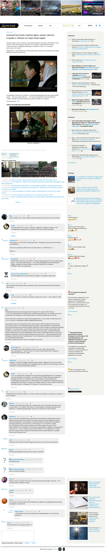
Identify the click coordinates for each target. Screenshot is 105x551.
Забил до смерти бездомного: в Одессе (84, 83)
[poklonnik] (5, 360)
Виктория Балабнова (17, 459)
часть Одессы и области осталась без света (84, 61)
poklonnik (13, 360)
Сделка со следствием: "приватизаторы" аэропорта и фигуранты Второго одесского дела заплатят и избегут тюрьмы (29, 174)
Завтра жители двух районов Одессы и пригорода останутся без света (94, 484)
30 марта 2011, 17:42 (23, 225)
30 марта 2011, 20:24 (21, 450)
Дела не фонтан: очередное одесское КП (84, 130)
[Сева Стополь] (8, 512)
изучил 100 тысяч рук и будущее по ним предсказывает (85, 68)
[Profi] (5, 439)
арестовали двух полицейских (86, 139)
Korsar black (15, 347)
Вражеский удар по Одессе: (81, 100)
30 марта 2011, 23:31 (23, 479)
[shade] (4, 503)
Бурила (11, 450)
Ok (60, 549)
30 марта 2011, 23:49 (20, 500)
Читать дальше (72, 311)
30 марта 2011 (9, 32)
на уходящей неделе (86, 126)
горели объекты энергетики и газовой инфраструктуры (81, 94)
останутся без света (85, 41)
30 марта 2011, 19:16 (23, 416)
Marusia (11, 403)
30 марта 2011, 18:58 (22, 403)
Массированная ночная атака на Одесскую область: (82, 91)
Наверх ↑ (18, 202)
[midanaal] (5, 240)
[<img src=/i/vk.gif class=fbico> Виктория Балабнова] (4, 463)
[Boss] (4, 522)
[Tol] (2, 308)
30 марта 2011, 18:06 (28, 347)
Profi (10, 440)
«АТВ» (18, 101)
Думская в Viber (74, 389)
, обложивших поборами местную (85, 140)
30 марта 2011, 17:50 (16, 283)
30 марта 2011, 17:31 (19, 216)
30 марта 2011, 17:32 (25, 240)
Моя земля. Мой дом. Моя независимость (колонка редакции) (71, 14)
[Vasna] (4, 482)
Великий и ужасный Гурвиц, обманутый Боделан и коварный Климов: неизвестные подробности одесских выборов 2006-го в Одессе (47, 173)
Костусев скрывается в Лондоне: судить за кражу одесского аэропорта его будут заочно (31, 192)
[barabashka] (5, 259)
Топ (50, 25)
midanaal (13, 240)
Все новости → (72, 162)
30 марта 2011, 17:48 (26, 259)
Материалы (28, 25)
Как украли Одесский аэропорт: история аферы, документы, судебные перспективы (36, 185)
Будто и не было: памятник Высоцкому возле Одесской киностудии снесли (34, 180)
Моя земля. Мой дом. (79, 109)
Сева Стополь (19, 511)
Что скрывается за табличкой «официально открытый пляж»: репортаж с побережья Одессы (89, 178)
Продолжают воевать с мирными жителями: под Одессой (79, 147)
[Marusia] (4, 407)
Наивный (12, 416)
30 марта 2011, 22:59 (32, 459)
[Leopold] (4, 489)
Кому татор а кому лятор (19, 274)
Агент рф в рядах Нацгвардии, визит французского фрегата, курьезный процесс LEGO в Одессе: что (86, 122)
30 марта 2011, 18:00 (15, 308)
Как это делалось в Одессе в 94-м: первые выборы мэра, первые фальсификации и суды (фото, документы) (33, 182)
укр (79, 25)
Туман (13, 225)
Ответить (12, 221)
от (81, 133)
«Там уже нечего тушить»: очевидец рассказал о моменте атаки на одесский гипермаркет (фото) (30, 13)
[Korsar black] (6, 350)
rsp (7, 283)
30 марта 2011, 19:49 (20, 440)
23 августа (71, 117)
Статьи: (71, 173)
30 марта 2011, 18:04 (24, 360)
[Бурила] (4, 448)
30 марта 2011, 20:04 (37, 274)
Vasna (11, 479)
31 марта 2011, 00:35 (31, 511)
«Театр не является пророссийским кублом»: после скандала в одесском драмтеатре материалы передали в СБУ (88, 189)
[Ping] (4, 219)
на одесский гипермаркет (81, 78)
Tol (6, 308)
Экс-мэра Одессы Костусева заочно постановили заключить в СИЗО (32, 195)
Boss (8, 523)
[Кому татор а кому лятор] (6, 277)
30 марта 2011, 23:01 (32, 469)
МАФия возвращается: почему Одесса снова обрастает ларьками (10, 174)
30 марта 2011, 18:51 (23, 373)
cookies (55, 549)
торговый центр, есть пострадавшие (81, 103)
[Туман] (6, 229)
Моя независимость (92, 109)
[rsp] (3, 283)
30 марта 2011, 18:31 (15, 392)
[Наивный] (4, 420)
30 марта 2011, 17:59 (21, 295)
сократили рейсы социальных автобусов (88, 54)
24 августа (71, 36)
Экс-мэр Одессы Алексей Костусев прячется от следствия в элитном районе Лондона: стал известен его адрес (32, 188)
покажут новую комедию (87, 157)
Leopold (11, 490)
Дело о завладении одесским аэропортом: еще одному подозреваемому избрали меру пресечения (33, 197)
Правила (27, 543)
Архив (40, 25)
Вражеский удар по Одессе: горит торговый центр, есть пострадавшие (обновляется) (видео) (50, 13)
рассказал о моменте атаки (79, 76)
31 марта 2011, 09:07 (20, 523)
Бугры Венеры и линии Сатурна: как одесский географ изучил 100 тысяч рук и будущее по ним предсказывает (9, 13)
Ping (10, 216)
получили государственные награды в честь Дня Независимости (86, 48)
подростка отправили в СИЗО (81, 84)
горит (74, 101)
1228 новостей (13, 156)
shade (11, 500)
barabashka (14, 259)
